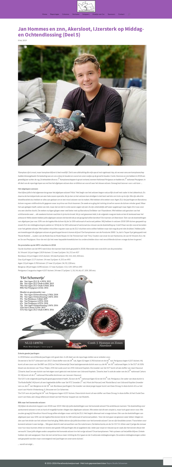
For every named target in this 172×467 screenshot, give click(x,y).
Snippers (85, 14)
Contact (121, 14)
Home (44, 14)
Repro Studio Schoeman (117, 463)
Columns (65, 14)
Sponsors (111, 14)
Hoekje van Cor (99, 14)
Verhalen (75, 14)
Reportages (54, 14)
